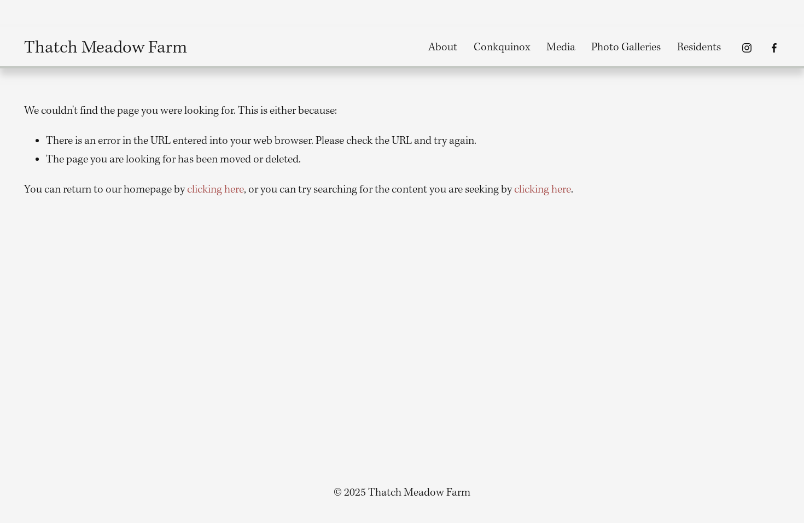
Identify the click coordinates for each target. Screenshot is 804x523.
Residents (699, 47)
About (442, 47)
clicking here (215, 189)
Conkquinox (502, 47)
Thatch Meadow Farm (105, 48)
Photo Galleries (626, 47)
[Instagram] (747, 48)
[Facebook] (774, 48)
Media (560, 47)
